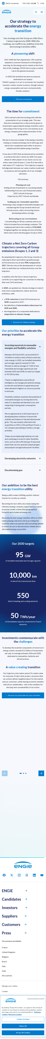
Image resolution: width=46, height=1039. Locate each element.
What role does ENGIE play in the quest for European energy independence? (23, 834)
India (4, 971)
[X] (12, 875)
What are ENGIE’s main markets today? (23, 799)
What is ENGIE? (23, 826)
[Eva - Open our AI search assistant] (36, 12)
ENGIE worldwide (12, 3)
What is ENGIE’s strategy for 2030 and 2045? (23, 811)
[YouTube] (42, 875)
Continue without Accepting (35, 998)
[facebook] (4, 875)
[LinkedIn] (34, 875)
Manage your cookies (9, 986)
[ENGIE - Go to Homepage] (6, 14)
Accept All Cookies (23, 1033)
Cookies (5, 991)
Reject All (23, 1026)
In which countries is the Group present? (23, 805)
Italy (4, 966)
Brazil (4, 961)
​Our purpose (23, 760)
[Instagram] (19, 875)
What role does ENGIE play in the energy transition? (23, 819)
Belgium (5, 957)
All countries (7, 975)
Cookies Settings (23, 1019)
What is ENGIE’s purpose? (23, 841)
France (4, 947)
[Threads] (27, 875)
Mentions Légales (15, 1014)
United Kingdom (8, 952)
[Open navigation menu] (41, 12)
